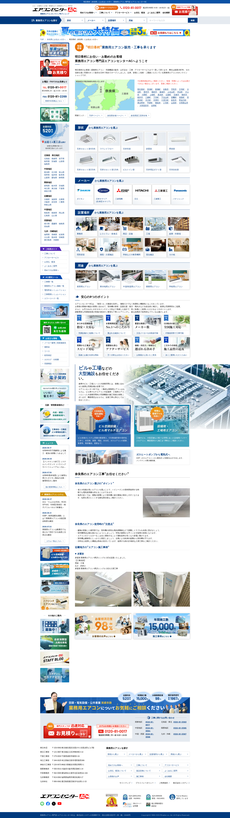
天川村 (148, 100)
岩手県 (61, 158)
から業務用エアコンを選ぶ (98, 127)
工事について (104, 12)
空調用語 (48, 363)
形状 (69, 20)
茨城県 (61, 185)
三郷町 (148, 97)
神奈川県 (47, 191)
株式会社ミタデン (180, 782)
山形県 (61, 161)
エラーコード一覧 (51, 298)
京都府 (47, 199)
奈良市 (174, 100)
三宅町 (166, 102)
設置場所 (112, 20)
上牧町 (152, 94)
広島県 (47, 215)
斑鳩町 (158, 89)
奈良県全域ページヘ (115, 115)
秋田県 (47, 161)
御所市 (184, 94)
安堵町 (150, 89)
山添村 (174, 102)
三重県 (61, 202)
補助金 (47, 347)
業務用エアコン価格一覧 (54, 286)
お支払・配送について (117, 770)
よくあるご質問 (153, 12)
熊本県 (54, 237)
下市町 (156, 97)
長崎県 (54, 234)
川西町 (144, 94)
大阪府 (47, 202)
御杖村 (158, 102)
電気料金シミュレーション (55, 290)
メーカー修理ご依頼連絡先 (55, 342)
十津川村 (165, 100)
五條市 (176, 94)
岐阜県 (61, 174)
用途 (131, 20)
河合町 (180, 92)
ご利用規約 (163, 782)
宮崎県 (61, 237)
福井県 (54, 174)
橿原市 (154, 92)
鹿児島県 (47, 240)
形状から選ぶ (113, 754)
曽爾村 (174, 97)
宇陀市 (174, 89)
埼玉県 (47, 188)
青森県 (54, 158)
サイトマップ (125, 782)
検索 (193, 20)
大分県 (47, 237)
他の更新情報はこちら (54, 487)
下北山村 (165, 97)
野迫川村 (182, 100)
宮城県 (54, 161)
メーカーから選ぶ (136, 754)
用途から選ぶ (176, 754)
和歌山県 (47, 204)
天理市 (156, 100)
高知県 (47, 226)
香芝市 (146, 92)
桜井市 (140, 97)
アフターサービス (122, 12)
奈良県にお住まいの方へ (56, 39)
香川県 (47, 223)
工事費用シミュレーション (55, 294)
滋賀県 (54, 199)
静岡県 (61, 177)
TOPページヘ (94, 115)
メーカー (91, 20)
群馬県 (47, 185)
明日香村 (141, 89)
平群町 (150, 102)
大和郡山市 (183, 102)
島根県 (54, 212)
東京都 (54, 188)
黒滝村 (160, 94)
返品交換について (143, 770)
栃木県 (54, 185)
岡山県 (61, 212)
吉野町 (154, 105)
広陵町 (168, 94)
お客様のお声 (113, 776)
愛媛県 (54, 223)
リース (47, 351)
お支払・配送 (139, 12)
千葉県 (61, 188)
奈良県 (54, 202)
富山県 (61, 172)
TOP (42, 39)
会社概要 (166, 12)
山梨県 (47, 177)
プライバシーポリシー (145, 782)
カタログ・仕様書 (51, 359)
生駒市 (166, 89)
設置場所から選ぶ (157, 754)
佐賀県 (61, 234)
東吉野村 (141, 102)
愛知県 (54, 177)
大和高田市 (144, 105)
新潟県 (47, 172)
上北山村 (171, 92)
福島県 (47, 164)
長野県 (47, 174)
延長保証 (48, 355)
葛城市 (162, 92)
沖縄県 (56, 240)
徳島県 (61, 223)
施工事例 (140, 776)
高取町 (181, 97)
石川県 (54, 172)
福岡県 (47, 234)
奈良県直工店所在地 (139, 115)
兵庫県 (61, 199)
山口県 (54, 215)
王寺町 (181, 89)
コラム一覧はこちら (54, 541)
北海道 (47, 158)
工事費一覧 (48, 281)
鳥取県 (47, 212)
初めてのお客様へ (87, 12)
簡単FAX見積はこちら (53, 101)
